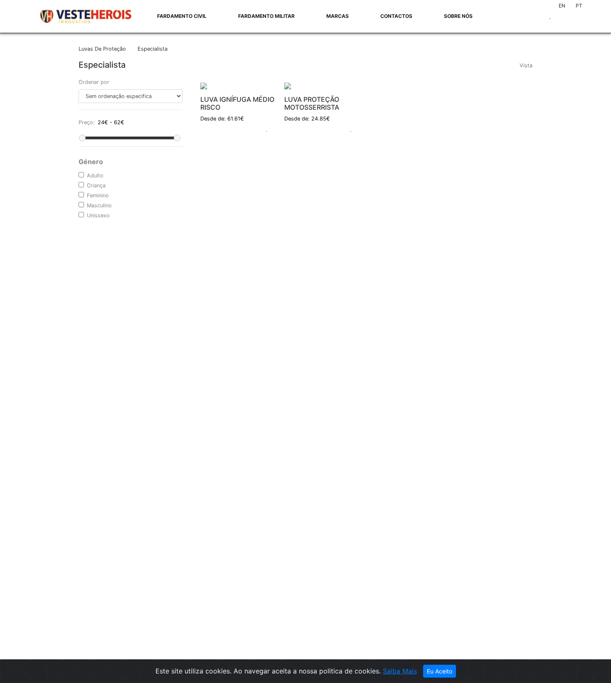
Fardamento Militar (266, 16)
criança (96, 185)
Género (91, 161)
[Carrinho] (273, 128)
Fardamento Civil (182, 16)
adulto (95, 175)
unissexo (98, 215)
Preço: (87, 122)
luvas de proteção (103, 49)
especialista (153, 49)
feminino (98, 195)
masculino (99, 205)
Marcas (337, 16)
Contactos (396, 16)
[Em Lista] (529, 75)
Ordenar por (94, 82)
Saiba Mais (400, 671)
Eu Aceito (439, 671)
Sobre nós (458, 16)
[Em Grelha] (523, 75)
